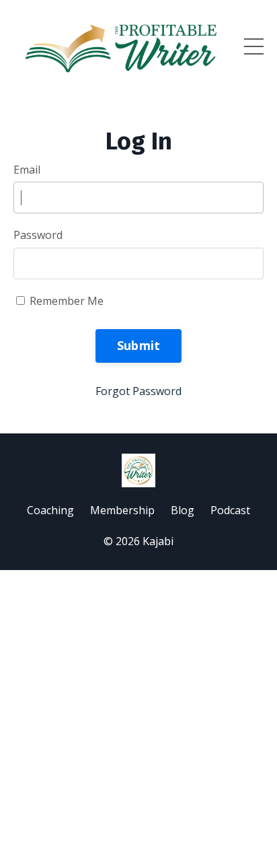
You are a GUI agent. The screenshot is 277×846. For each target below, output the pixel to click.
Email (26, 169)
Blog (182, 510)
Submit (139, 345)
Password (38, 234)
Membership (122, 510)
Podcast (230, 510)
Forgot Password (138, 391)
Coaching (50, 510)
